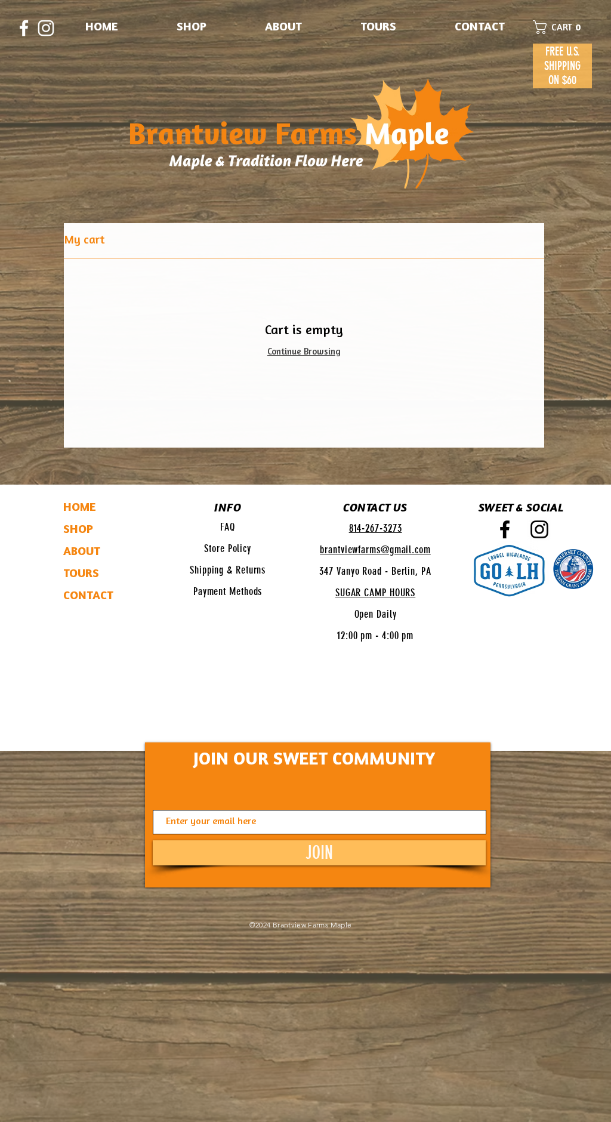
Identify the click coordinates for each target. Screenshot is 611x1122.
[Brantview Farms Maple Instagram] (539, 529)
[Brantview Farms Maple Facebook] (505, 529)
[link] (562, 27)
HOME (79, 508)
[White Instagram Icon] (46, 28)
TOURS (81, 574)
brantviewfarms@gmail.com (375, 549)
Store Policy (227, 548)
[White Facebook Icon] (24, 28)
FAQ (227, 527)
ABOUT (81, 552)
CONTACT (88, 596)
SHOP (78, 530)
